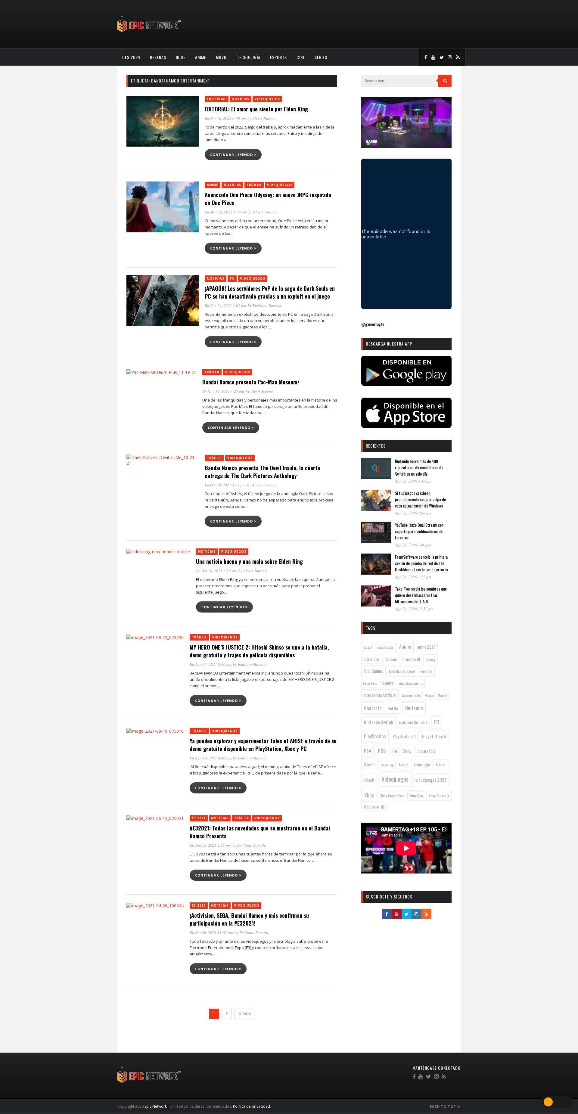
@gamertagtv (372, 324)
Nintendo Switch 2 (413, 722)
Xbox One (416, 796)
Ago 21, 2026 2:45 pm (413, 481)
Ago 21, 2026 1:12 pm (413, 576)
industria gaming (411, 683)
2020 (367, 647)
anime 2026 (426, 647)
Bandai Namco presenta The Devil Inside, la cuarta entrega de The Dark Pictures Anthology (262, 471)
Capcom (391, 659)
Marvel (442, 695)
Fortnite (426, 671)
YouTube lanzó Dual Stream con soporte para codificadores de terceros (419, 531)
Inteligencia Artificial (380, 695)
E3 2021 (199, 818)
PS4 (367, 750)
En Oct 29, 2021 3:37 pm (225, 485)
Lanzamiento (411, 695)
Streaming (387, 764)
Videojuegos (267, 99)
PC (232, 278)
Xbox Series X (439, 796)
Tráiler (254, 185)
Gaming (387, 683)
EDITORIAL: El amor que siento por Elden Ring (256, 109)
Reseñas (158, 57)
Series (321, 57)
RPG (394, 751)
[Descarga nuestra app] (406, 384)
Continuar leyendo (232, 154)
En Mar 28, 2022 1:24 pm (226, 212)
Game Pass (370, 683)
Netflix (393, 708)
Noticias (240, 99)
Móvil (221, 57)
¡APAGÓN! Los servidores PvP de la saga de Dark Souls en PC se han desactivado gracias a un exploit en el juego (270, 292)
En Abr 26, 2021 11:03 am (211, 932)
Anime (200, 57)
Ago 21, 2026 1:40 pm (413, 545)
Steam (369, 764)
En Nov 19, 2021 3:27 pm (223, 391)
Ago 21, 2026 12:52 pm (414, 608)
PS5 (382, 750)
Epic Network (155, 1106)
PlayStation (375, 736)
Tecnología (248, 57)
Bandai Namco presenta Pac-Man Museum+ (251, 382)
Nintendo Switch (378, 722)
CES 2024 (131, 57)
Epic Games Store (402, 671)
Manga (429, 695)
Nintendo (414, 708)
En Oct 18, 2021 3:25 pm (216, 570)
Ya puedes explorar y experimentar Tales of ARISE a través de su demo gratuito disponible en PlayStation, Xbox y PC (263, 744)
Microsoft (372, 708)
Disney (430, 659)
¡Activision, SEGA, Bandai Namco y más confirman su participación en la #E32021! (249, 919)
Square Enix (426, 751)
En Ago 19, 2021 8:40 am (210, 758)
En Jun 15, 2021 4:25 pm (210, 845)
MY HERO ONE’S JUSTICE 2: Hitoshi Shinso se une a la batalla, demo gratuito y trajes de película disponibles (259, 651)
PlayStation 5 (434, 736)
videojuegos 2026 (431, 779)
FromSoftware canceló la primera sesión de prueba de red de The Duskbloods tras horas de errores (421, 563)
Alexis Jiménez (264, 118)
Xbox (369, 795)
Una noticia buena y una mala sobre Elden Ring (249, 561)
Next (243, 1013)
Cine (301, 57)
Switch (403, 764)
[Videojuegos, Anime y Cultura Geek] (149, 33)
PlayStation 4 (404, 736)
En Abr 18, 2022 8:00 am (225, 118)
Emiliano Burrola (267, 305)
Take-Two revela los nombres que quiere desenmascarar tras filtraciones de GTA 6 (421, 594)
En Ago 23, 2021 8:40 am (210, 664)
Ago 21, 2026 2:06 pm (413, 513)
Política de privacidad (251, 1106)
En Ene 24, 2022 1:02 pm (225, 305)
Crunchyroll (411, 659)
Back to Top (443, 1106)
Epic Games (373, 671)
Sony (407, 750)
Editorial (216, 99)
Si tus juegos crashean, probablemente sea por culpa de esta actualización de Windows (420, 499)
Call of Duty (371, 659)
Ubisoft (368, 780)
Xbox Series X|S (374, 807)
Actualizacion (385, 647)
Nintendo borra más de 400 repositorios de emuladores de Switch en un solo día (419, 467)
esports (278, 57)
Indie (180, 57)
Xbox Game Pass (392, 795)
